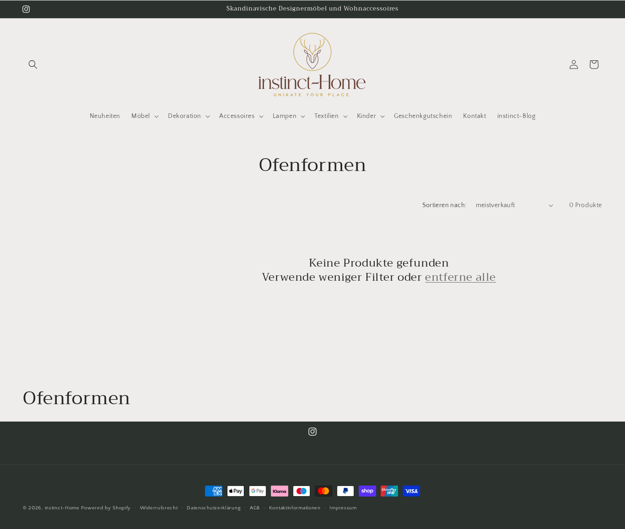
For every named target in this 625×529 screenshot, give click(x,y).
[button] (33, 64)
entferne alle (460, 277)
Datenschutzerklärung (214, 508)
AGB (255, 508)
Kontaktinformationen (295, 508)
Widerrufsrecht (159, 508)
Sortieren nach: (444, 205)
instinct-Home (62, 508)
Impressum (342, 508)
